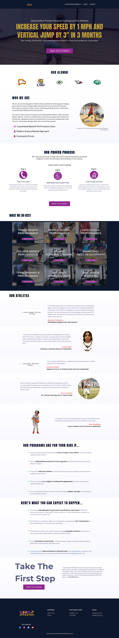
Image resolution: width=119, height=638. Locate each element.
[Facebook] (20, 627)
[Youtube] (33, 627)
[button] (81, 4)
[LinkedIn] (28, 627)
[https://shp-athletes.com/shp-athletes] (29, 4)
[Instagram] (24, 627)
